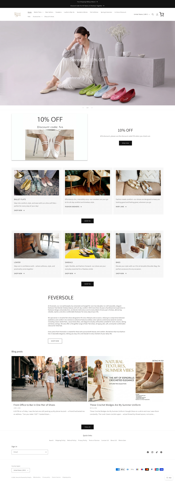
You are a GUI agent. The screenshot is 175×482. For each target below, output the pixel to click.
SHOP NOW (18, 210)
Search (51, 440)
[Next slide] (92, 107)
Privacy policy (46, 477)
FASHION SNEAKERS (72, 207)
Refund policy (37, 477)
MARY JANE (120, 207)
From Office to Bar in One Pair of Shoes (34, 404)
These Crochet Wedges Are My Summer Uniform (115, 404)
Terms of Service (94, 440)
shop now (87, 67)
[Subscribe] (45, 452)
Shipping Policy (60, 440)
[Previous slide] (83, 107)
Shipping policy (66, 477)
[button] (38, 12)
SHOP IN (87, 221)
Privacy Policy (82, 440)
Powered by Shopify (26, 477)
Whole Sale (122, 440)
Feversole (18, 477)
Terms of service (56, 477)
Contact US (105, 440)
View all (87, 427)
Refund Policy (71, 440)
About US (114, 440)
